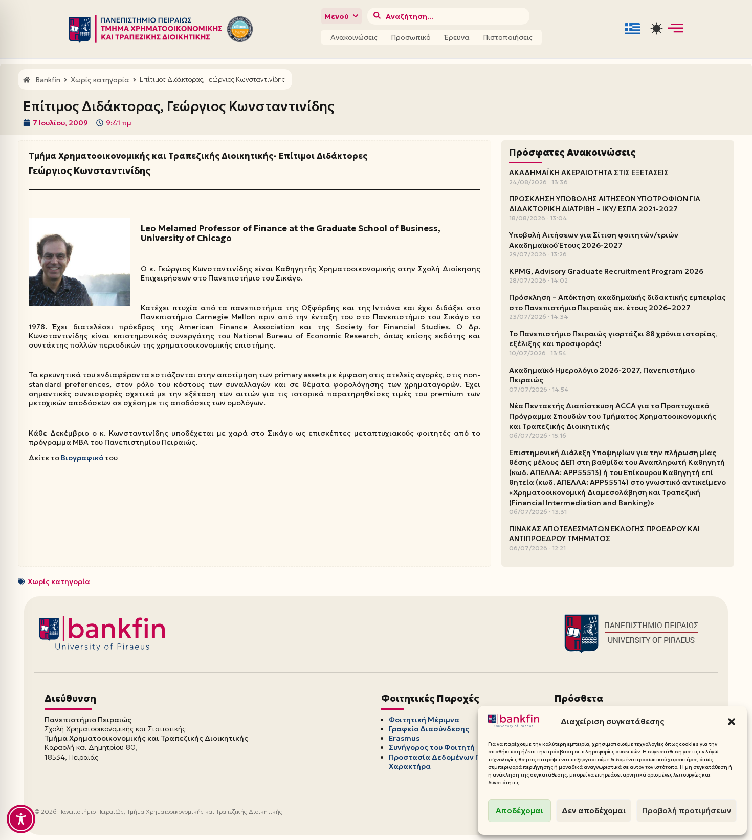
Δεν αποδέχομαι (594, 810)
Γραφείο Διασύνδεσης (429, 729)
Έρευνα (457, 37)
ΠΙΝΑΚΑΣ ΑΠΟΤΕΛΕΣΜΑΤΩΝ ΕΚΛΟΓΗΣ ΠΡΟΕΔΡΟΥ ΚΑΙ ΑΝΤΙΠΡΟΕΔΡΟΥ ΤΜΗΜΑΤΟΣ (604, 534)
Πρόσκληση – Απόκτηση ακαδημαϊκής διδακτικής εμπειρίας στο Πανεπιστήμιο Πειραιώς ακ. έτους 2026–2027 (617, 302)
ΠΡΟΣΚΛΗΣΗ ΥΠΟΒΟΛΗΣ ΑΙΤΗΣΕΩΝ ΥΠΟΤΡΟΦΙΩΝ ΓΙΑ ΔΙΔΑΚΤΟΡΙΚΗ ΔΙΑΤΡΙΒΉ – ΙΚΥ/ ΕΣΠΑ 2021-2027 (604, 203)
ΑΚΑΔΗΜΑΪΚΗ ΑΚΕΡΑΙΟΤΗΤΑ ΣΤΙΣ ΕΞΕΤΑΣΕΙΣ (589, 172)
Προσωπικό (411, 37)
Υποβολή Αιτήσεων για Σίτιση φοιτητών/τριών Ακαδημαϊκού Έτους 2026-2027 (593, 240)
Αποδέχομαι (519, 810)
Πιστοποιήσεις (508, 37)
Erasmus (404, 738)
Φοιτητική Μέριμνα (424, 719)
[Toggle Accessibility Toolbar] (21, 819)
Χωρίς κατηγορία (59, 581)
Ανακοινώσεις (354, 37)
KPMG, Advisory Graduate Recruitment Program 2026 (606, 271)
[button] (731, 722)
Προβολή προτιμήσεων (686, 810)
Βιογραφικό (83, 457)
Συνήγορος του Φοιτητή (432, 747)
